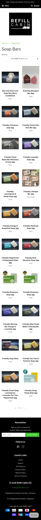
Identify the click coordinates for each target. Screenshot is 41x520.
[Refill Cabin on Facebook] (18, 447)
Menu (6, 6)
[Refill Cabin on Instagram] (23, 447)
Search (20, 463)
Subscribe (32, 435)
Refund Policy (20, 473)
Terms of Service (20, 476)
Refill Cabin (27, 506)
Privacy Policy (20, 470)
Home (4, 43)
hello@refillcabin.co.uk (20, 488)
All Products (20, 466)
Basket (36, 6)
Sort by (4, 55)
